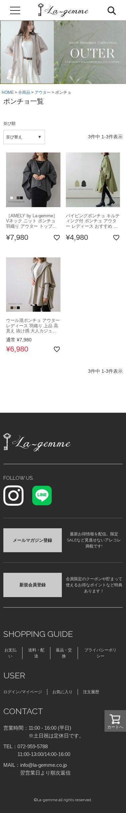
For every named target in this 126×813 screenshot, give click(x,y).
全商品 (24, 92)
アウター (43, 92)
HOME (8, 92)
